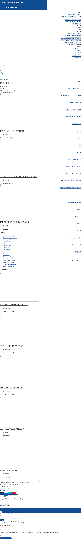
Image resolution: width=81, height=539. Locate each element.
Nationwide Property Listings (70, 41)
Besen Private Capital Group (71, 16)
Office (5, 251)
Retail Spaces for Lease (72, 42)
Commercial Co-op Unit (10, 238)
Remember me (6, 518)
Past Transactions (74, 44)
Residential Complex (9, 257)
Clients (78, 25)
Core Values (76, 56)
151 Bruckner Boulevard (14, 222)
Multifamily (6, 249)
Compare (2, 505)
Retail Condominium (9, 260)
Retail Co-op (6, 259)
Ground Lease (7, 241)
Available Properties (73, 37)
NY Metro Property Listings (71, 39)
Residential (76, 23)
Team (79, 27)
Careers (78, 52)
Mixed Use (6, 247)
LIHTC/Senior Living (9, 236)
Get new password (6, 538)
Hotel (4, 243)
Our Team (77, 29)
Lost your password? (16, 518)
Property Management (73, 22)
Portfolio (5, 253)
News (79, 46)
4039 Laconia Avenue (11, 346)
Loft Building (7, 245)
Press (79, 50)
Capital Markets (75, 18)
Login (2, 520)
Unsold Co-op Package (9, 264)
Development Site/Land (9, 240)
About (78, 12)
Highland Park (9, 470)
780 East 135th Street (12, 131)
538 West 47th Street (12, 429)
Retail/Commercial (8, 262)
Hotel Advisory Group (73, 20)
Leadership (77, 31)
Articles (78, 48)
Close (7, 505)
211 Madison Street (11, 387)
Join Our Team (76, 54)
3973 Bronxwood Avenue (14, 304)
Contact (78, 58)
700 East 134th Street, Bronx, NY (18, 176)
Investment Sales (74, 14)
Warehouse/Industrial (9, 266)
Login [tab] (4, 508)
